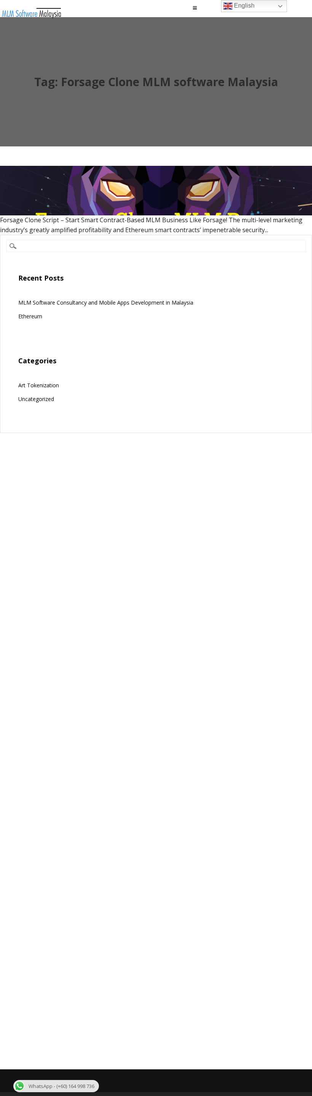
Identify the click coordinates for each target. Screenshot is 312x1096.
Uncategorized (36, 399)
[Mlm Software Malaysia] (31, 16)
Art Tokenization (38, 385)
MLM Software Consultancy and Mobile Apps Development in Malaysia (105, 302)
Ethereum (30, 316)
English (243, 5)
